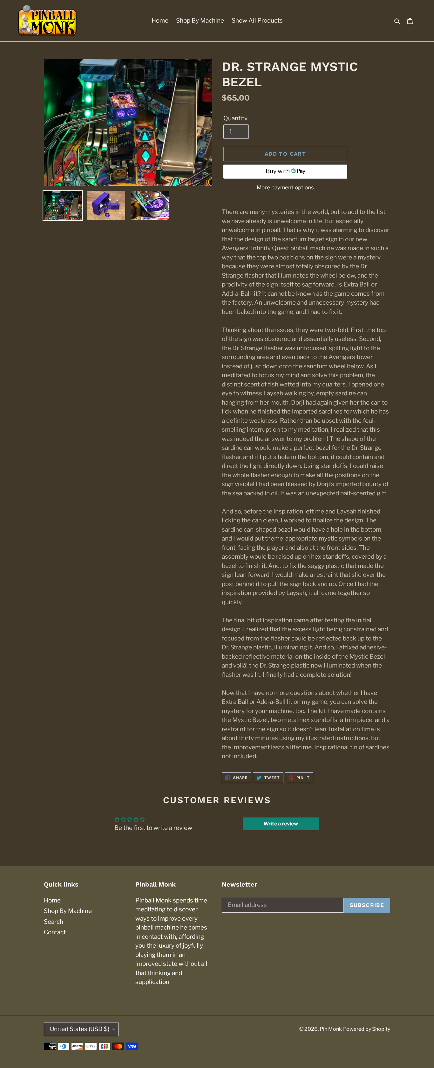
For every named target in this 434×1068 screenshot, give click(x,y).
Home (52, 900)
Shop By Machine (68, 911)
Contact (55, 932)
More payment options (285, 187)
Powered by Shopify (366, 1029)
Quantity (235, 118)
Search (53, 921)
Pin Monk (331, 1029)
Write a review (280, 824)
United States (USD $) (79, 1029)
